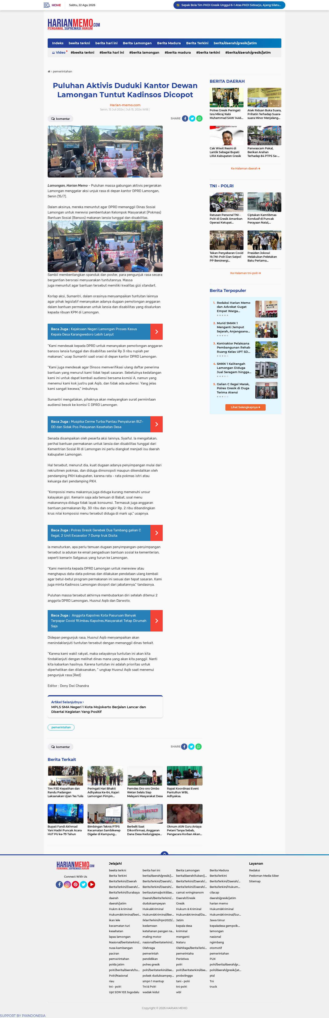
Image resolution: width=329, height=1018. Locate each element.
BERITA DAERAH (227, 81)
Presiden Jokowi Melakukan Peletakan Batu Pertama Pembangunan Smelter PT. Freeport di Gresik (263, 256)
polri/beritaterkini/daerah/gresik (159, 970)
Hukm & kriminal (120, 909)
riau (111, 981)
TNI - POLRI (222, 186)
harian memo (219, 903)
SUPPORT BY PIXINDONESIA (22, 1016)
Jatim (180, 920)
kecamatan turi (119, 925)
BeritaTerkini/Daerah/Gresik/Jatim (193, 881)
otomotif (216, 948)
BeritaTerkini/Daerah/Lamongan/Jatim (226, 881)
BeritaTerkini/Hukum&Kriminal (226, 887)
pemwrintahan (119, 959)
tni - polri (115, 986)
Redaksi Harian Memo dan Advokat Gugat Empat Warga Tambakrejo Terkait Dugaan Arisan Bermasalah (233, 307)
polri (179, 964)
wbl (178, 992)
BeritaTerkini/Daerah (123, 881)
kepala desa (184, 925)
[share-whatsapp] (199, 118)
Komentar (63, 118)
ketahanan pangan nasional (159, 931)
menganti (182, 936)
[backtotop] (164, 855)
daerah (113, 898)
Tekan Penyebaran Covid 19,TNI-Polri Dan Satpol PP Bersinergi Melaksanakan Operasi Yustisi (226, 256)
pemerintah (150, 953)
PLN (213, 959)
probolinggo (184, 975)
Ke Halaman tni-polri (244, 273)
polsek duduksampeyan (159, 975)
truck (213, 986)
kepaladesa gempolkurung (226, 925)
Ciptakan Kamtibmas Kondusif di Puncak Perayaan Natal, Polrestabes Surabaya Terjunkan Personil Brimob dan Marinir (262, 218)
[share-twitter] (192, 118)
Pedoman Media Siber (264, 875)
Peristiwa (182, 959)
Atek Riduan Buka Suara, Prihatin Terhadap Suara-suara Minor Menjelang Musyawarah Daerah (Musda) (264, 114)
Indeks (57, 43)
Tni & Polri (149, 986)
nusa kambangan (121, 948)
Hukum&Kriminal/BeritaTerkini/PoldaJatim (159, 914)
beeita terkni (79, 43)
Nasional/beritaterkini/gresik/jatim (126, 942)
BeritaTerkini (218, 875)
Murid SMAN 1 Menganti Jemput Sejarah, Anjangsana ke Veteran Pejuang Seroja (232, 327)
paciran (114, 953)
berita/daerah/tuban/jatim (193, 875)
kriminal (181, 931)
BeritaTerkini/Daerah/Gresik (159, 881)
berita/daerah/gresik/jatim (235, 43)
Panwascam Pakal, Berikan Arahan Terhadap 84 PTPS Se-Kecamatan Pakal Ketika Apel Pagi (264, 152)
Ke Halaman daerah (244, 168)
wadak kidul (151, 992)
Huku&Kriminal (153, 909)
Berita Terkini (197, 43)
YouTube (94, 890)
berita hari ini (106, 43)
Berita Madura (169, 43)
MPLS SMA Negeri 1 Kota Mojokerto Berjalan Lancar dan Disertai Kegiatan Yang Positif (98, 709)
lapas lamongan (119, 936)
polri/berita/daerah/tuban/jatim (126, 970)
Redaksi (254, 870)
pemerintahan (61, 727)
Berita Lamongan (137, 43)
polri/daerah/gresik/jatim (226, 970)
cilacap (214, 892)
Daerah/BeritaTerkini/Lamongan (159, 898)
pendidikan (150, 959)
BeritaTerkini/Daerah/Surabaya (159, 887)
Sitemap (255, 881)
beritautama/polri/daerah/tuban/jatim (159, 892)
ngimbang (217, 942)
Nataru (181, 942)
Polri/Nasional (118, 975)
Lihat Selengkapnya (244, 407)
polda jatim (116, 964)
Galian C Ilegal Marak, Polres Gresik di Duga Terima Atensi (233, 388)
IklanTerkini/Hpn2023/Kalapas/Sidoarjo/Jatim (159, 920)
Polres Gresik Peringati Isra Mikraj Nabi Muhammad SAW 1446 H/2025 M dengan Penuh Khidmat (226, 114)
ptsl (212, 975)
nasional (215, 936)
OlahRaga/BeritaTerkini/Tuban (193, 948)
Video (60, 53)
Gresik (180, 903)
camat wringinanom (190, 892)
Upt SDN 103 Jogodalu (124, 992)
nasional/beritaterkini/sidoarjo (159, 942)
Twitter (85, 890)
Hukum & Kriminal (188, 909)
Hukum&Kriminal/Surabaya (226, 914)
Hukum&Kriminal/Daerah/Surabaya (193, 914)
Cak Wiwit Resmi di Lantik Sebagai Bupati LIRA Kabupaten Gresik (225, 152)
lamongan (217, 931)
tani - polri (183, 981)
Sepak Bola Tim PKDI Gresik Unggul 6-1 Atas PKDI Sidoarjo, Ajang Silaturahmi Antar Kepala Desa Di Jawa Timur (231, 5)
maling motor (152, 936)
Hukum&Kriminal (221, 909)
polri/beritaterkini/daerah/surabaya (193, 970)
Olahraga (149, 948)
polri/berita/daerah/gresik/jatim (226, 964)
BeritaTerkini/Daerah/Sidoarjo (126, 887)
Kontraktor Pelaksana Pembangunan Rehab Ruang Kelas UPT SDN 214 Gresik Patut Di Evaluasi (233, 348)
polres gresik (151, 964)
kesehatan (116, 931)
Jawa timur (217, 920)
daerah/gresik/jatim (223, 898)
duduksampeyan (154, 903)
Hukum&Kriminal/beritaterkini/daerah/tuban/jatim (126, 914)
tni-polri (181, 986)
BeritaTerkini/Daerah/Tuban (193, 887)
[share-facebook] (185, 118)
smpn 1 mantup (153, 981)
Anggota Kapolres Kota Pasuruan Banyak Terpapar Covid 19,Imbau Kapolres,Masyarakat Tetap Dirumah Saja (98, 620)
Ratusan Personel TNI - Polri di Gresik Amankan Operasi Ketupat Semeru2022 (226, 218)
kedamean (150, 925)
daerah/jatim (117, 903)
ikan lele (114, 920)
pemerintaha (185, 953)
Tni (212, 981)
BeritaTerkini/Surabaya (124, 892)
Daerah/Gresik (185, 898)
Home (56, 5)
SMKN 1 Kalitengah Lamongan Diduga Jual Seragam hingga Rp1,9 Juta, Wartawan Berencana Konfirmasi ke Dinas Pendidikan (234, 368)
